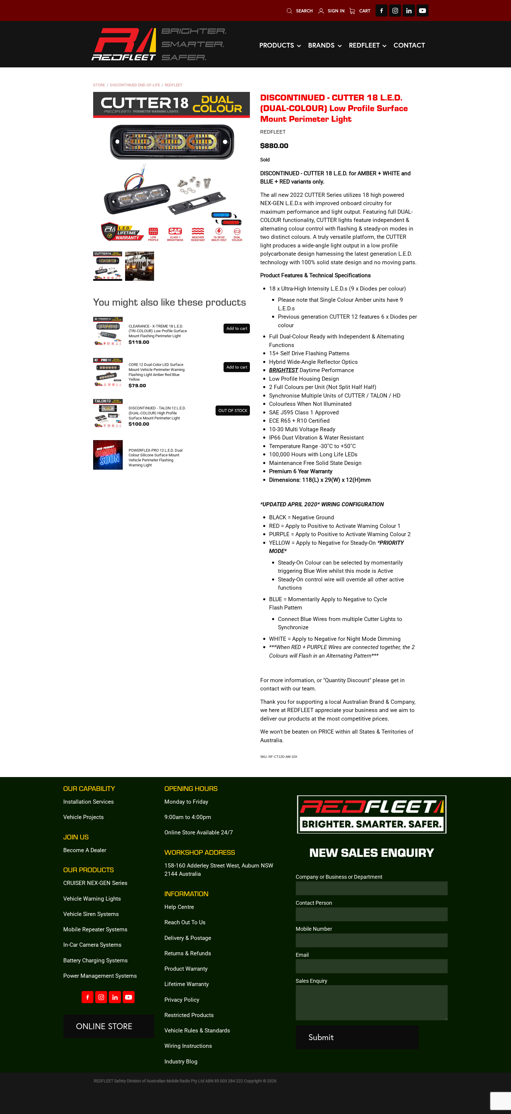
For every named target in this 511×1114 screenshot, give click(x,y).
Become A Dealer (84, 850)
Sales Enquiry (311, 981)
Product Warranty (186, 968)
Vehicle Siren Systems (91, 913)
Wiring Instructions (188, 1045)
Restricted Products (189, 1015)
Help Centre (179, 906)
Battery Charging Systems (95, 960)
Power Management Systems (100, 975)
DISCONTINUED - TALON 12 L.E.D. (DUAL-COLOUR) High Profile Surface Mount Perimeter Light (157, 412)
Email (302, 955)
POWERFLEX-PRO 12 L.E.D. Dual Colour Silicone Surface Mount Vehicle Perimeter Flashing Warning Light (155, 457)
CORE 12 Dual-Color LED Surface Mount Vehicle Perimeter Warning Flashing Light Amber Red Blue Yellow (157, 372)
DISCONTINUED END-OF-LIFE (135, 84)
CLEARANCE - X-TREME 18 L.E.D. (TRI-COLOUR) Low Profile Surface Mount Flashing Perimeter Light (158, 330)
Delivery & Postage (187, 937)
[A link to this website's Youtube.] (422, 10)
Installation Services (88, 801)
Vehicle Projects (83, 816)
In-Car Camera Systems (92, 944)
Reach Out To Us (185, 922)
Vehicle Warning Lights (92, 898)
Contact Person (314, 903)
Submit (321, 1037)
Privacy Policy (181, 999)
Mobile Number (314, 929)
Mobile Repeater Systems (95, 929)
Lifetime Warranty (186, 983)
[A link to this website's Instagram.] (395, 10)
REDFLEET (173, 84)
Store (99, 84)
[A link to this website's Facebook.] (381, 10)
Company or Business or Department (339, 877)
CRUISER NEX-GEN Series (95, 882)
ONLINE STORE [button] (104, 1026)
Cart (364, 11)
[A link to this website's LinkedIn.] (409, 10)
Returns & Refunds (187, 953)
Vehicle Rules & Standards (197, 1030)
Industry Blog (181, 1061)
